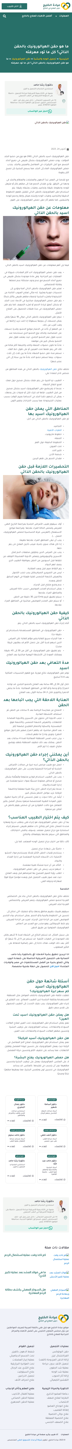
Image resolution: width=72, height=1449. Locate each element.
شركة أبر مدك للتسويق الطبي (29, 1440)
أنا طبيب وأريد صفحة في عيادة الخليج (41, 1435)
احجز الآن (54, 967)
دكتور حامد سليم (16, 1135)
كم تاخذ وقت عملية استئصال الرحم (25, 1255)
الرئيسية (64, 59)
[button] (4, 16)
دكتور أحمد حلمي (49, 1135)
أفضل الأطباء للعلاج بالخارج (37, 16)
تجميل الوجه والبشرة (44, 59)
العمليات (64, 16)
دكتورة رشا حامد (17, 1161)
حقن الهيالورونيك (21, 59)
